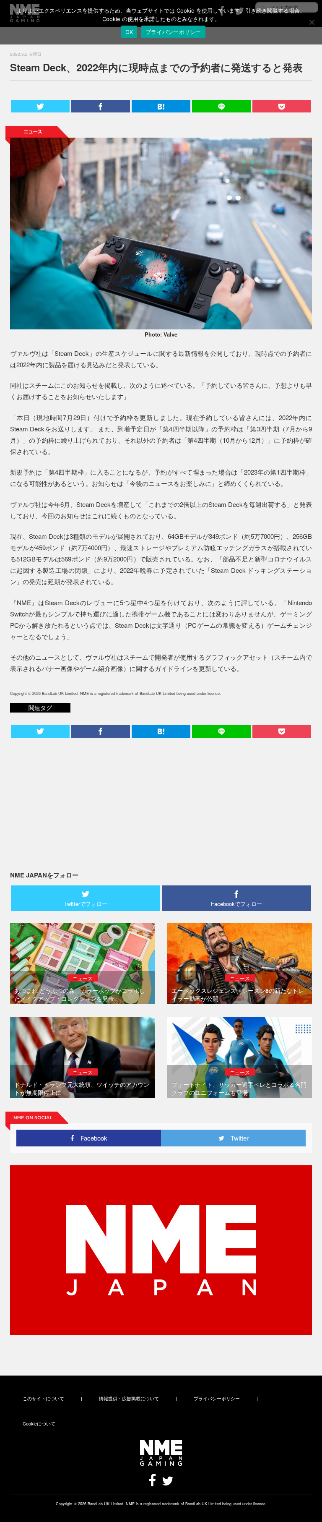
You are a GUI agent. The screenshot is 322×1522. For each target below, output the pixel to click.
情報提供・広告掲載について (129, 1398)
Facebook (90, 1137)
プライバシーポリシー (217, 1398)
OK (129, 32)
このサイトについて (43, 1398)
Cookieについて (39, 1423)
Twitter (236, 1137)
